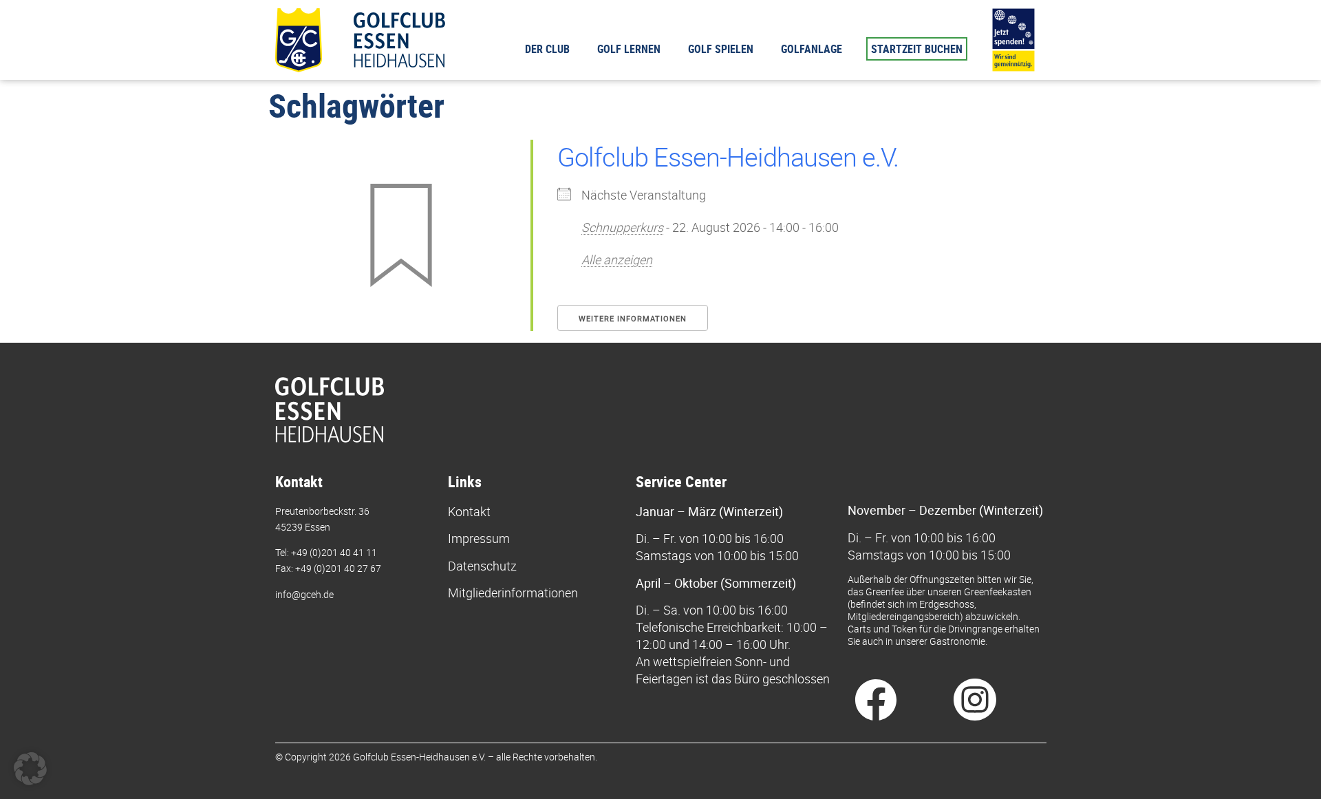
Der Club (547, 48)
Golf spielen (720, 48)
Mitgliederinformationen (513, 592)
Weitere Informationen (633, 318)
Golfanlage (811, 48)
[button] (30, 768)
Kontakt (469, 511)
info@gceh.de (304, 594)
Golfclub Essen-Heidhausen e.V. (728, 156)
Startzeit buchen (917, 48)
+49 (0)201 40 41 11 (334, 552)
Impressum (479, 538)
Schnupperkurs (622, 227)
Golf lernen (628, 48)
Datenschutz (482, 565)
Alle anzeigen (616, 259)
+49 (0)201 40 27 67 (338, 568)
